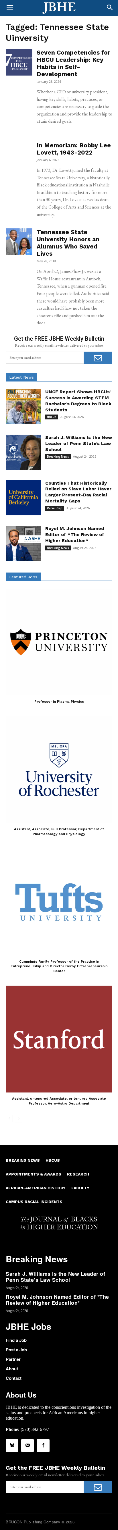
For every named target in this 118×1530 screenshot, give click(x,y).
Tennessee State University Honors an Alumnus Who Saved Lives (68, 242)
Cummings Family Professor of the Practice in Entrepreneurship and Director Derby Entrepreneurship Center (59, 966)
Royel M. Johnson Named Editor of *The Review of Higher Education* (74, 534)
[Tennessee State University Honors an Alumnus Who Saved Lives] (19, 241)
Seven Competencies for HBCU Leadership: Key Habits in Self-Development (73, 63)
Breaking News (58, 456)
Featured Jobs (23, 577)
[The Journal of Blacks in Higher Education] (59, 8)
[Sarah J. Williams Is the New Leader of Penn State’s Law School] (23, 452)
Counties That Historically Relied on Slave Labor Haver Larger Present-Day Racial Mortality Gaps (78, 492)
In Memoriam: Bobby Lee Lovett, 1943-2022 (74, 149)
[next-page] (18, 1118)
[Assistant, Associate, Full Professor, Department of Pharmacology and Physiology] (59, 769)
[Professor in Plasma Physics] (59, 642)
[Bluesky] (12, 1445)
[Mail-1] (27, 1445)
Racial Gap (54, 508)
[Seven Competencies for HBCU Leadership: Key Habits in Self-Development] (19, 62)
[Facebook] (43, 1445)
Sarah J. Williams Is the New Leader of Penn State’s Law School (78, 443)
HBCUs (51, 417)
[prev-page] (9, 1118)
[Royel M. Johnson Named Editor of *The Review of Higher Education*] (23, 543)
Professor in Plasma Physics (59, 702)
